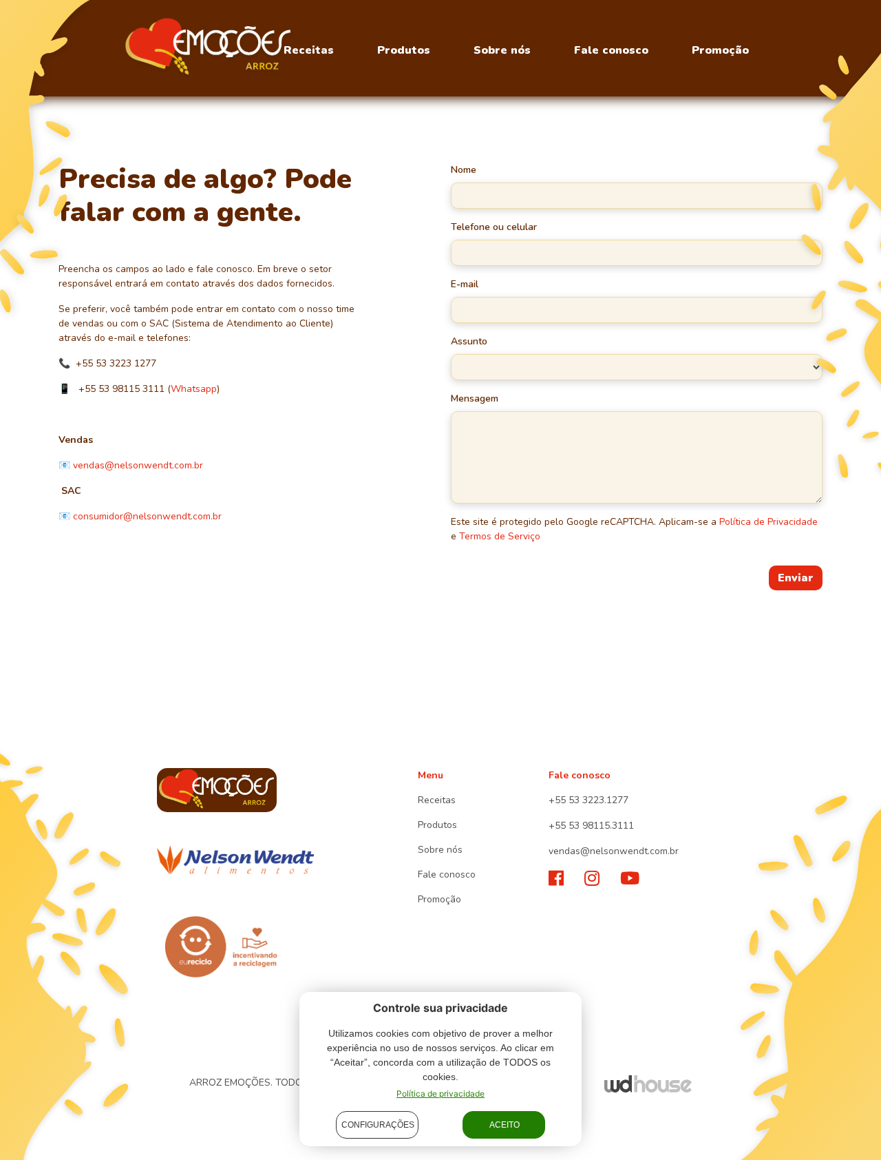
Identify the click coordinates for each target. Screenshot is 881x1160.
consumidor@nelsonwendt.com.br (147, 516)
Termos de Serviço (499, 536)
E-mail (464, 284)
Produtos (403, 50)
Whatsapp (194, 388)
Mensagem (474, 398)
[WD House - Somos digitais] (648, 1083)
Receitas (309, 50)
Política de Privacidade (768, 521)
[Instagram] (591, 879)
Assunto (469, 341)
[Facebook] (556, 879)
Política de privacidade (440, 1093)
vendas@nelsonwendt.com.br (138, 465)
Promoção (720, 50)
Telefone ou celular (494, 227)
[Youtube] (629, 879)
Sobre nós (502, 50)
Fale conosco (611, 50)
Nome (463, 169)
